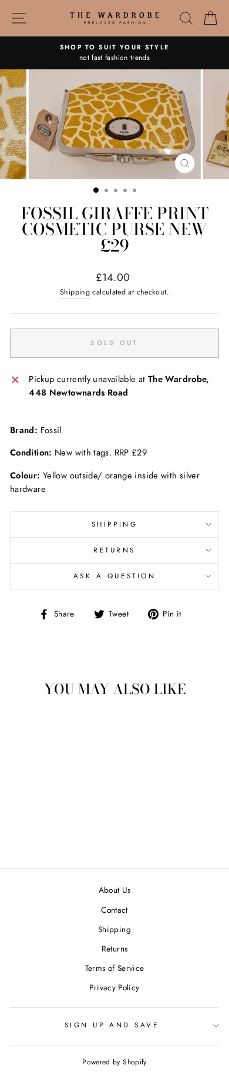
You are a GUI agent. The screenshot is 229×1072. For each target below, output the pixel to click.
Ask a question (114, 576)
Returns (114, 550)
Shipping (75, 292)
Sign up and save (112, 1025)
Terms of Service (114, 968)
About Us (115, 890)
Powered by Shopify (114, 1062)
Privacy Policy (114, 987)
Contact (114, 910)
